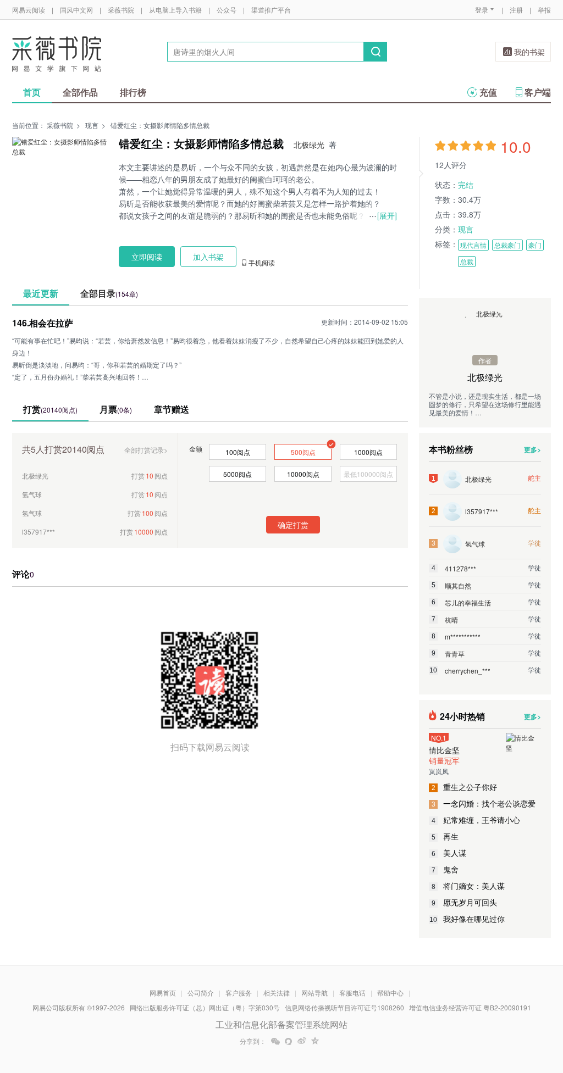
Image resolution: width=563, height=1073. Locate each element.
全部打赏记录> (146, 449)
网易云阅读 (28, 9)
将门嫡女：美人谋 (468, 885)
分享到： (253, 1041)
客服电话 (352, 992)
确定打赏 (293, 524)
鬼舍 (445, 869)
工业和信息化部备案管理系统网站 (281, 1024)
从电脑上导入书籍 (175, 9)
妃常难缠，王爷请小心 (476, 819)
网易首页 (163, 992)
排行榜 (133, 92)
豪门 (535, 244)
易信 (288, 1041)
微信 (275, 1041)
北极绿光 (309, 144)
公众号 (226, 9)
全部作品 (80, 92)
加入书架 (208, 256)
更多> (532, 449)
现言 (91, 125)
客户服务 (238, 992)
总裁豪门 (507, 244)
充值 (488, 92)
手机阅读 (262, 262)
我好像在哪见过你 (467, 918)
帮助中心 (390, 992)
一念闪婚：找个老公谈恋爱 (484, 803)
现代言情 (473, 244)
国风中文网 (76, 9)
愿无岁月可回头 (465, 902)
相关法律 (276, 992)
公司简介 (200, 992)
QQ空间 (315, 1041)
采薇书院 (121, 9)
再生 (445, 836)
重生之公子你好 (465, 786)
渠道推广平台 (271, 9)
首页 (32, 92)
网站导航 (314, 992)
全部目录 (109, 293)
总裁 (466, 261)
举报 (544, 9)
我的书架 (529, 51)
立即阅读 (146, 256)
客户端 (538, 92)
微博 (301, 1041)
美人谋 (449, 852)
